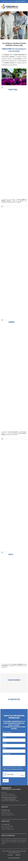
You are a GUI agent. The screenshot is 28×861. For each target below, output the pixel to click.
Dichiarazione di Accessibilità (14, 857)
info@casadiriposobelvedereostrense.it (9, 797)
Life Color (18, 852)
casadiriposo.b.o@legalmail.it (10, 799)
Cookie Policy (18, 854)
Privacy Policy (10, 854)
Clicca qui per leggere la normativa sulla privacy (12, 767)
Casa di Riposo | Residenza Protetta (14, 1)
